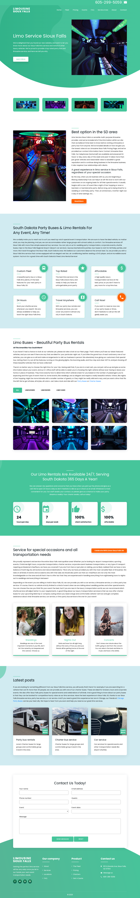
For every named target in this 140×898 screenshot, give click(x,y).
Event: (21, 807)
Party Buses (82, 381)
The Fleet (77, 866)
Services (47, 870)
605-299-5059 (109, 877)
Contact (123, 10)
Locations (48, 874)
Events (84, 10)
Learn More (45, 731)
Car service (100, 739)
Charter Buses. (95, 381)
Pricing (75, 10)
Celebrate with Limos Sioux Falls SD (109, 550)
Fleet (67, 10)
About (114, 10)
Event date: (76, 807)
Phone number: (25, 798)
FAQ (92, 10)
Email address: (77, 789)
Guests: (74, 798)
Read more (79, 201)
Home (59, 10)
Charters (76, 874)
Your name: (23, 789)
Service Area (103, 10)
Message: (23, 817)
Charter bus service (65, 739)
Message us (108, 873)
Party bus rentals (25, 739)
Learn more (20, 59)
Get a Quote (78, 878)
